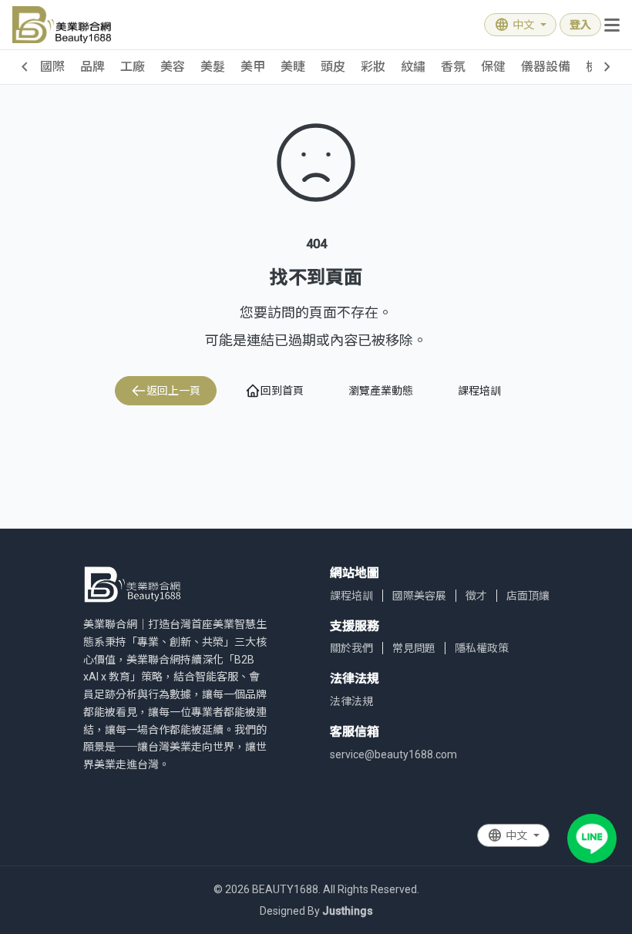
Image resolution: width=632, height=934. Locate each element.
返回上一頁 (173, 391)
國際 (52, 66)
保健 (493, 66)
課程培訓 (479, 391)
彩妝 (373, 66)
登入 (580, 24)
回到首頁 (282, 391)
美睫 (293, 66)
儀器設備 (545, 66)
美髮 (212, 66)
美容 (172, 66)
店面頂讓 (528, 596)
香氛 (453, 66)
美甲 (252, 66)
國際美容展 (419, 596)
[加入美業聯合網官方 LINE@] (592, 838)
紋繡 (413, 66)
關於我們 (351, 648)
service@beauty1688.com (393, 754)
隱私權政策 (482, 648)
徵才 (476, 596)
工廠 (132, 66)
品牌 (92, 66)
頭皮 (333, 66)
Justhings (347, 911)
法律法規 (351, 701)
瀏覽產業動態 (380, 391)
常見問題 (413, 648)
